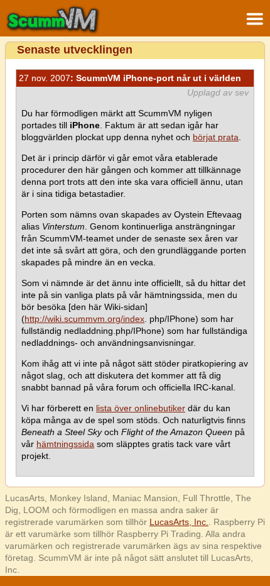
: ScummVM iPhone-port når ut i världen (130, 78)
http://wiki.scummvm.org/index (84, 319)
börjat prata (216, 137)
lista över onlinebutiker (140, 408)
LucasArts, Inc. (178, 522)
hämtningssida (65, 444)
